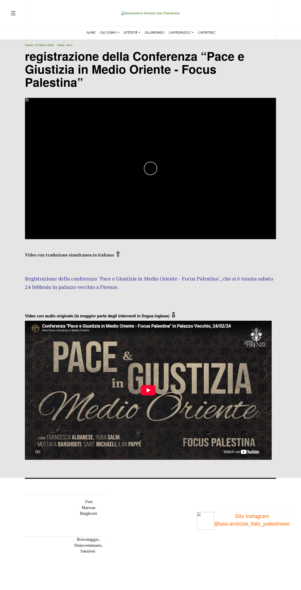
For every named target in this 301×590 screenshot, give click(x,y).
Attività (131, 33)
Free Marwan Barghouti (88, 507)
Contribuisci (180, 33)
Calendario (154, 33)
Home (90, 33)
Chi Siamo (108, 33)
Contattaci (206, 33)
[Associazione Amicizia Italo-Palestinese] (150, 13)
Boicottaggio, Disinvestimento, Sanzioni (88, 545)
